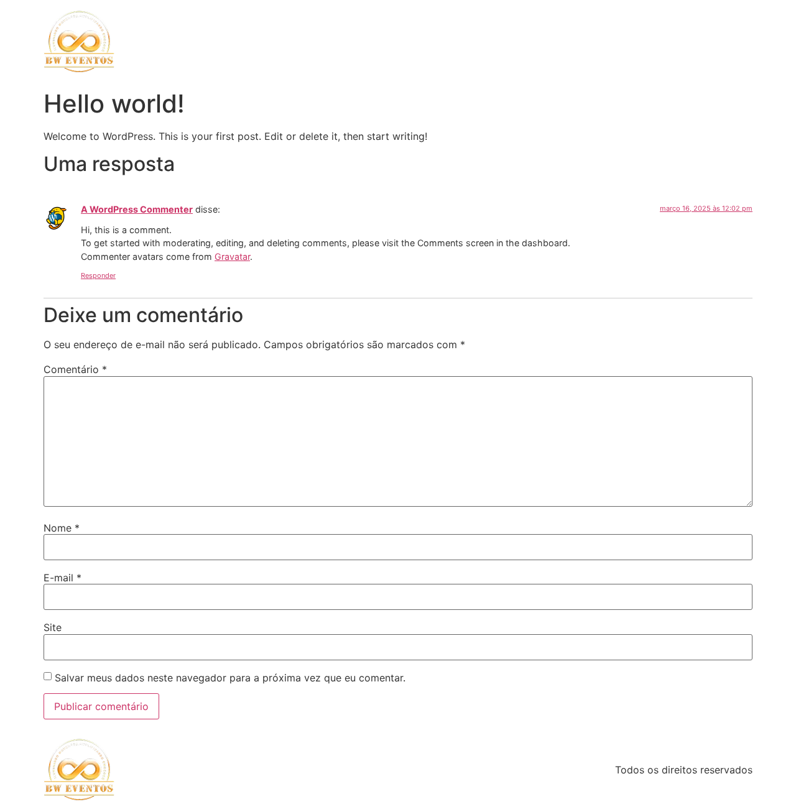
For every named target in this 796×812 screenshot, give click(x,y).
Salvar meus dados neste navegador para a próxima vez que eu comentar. (230, 678)
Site (53, 627)
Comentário (75, 369)
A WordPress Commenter (137, 209)
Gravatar (232, 256)
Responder (98, 275)
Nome (62, 528)
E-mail (62, 578)
